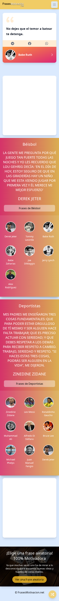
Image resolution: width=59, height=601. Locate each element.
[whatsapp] (46, 43)
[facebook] (29, 43)
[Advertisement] (29, 105)
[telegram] (12, 43)
